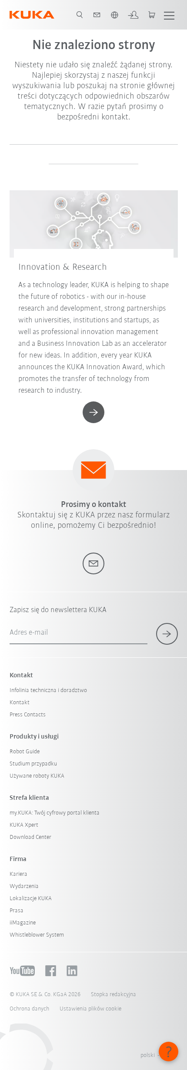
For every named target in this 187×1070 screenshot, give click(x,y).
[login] (133, 15)
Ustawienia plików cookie (90, 1009)
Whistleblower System (37, 935)
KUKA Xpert (24, 825)
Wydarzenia (24, 886)
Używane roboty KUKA (37, 776)
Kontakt (20, 702)
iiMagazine (23, 923)
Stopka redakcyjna (113, 994)
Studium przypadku (33, 764)
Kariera (18, 874)
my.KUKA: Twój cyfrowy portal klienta (55, 813)
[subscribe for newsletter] (167, 634)
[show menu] (169, 15)
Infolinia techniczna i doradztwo (48, 690)
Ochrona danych (29, 1009)
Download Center (30, 837)
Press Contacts (28, 715)
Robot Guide (25, 752)
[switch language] (114, 15)
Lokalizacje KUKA (31, 898)
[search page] (79, 15)
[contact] (97, 15)
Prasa (16, 911)
